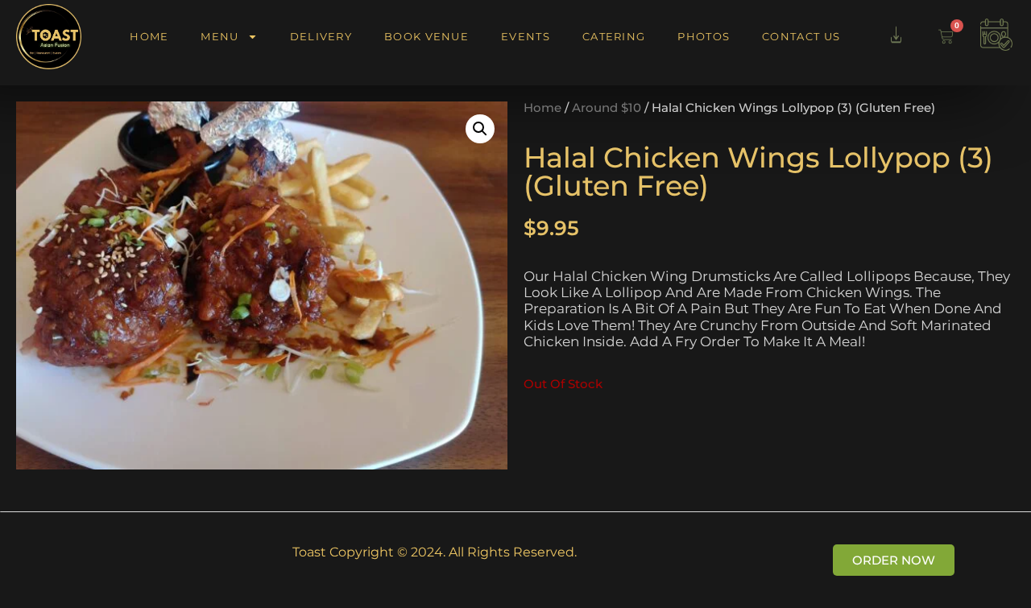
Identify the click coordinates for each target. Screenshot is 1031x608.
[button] (480, 128)
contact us (801, 36)
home (149, 36)
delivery (321, 36)
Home (542, 108)
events (525, 36)
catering (613, 36)
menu (219, 36)
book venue (426, 36)
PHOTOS (703, 36)
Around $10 (606, 108)
